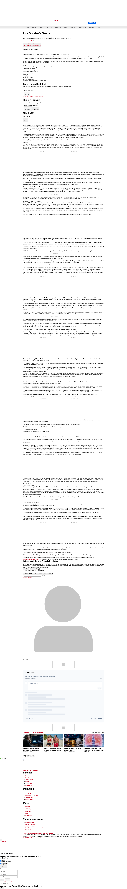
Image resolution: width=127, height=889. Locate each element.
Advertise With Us (30, 792)
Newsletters (92, 27)
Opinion (41, 27)
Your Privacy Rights (47, 833)
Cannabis (34, 27)
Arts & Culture (58, 27)
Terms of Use (29, 797)
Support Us (92, 22)
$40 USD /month (48, 573)
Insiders (3, 860)
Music (65, 27)
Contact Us (28, 810)
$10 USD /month (28, 573)
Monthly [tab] (32, 569)
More (99, 27)
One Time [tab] (26, 569)
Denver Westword (30, 824)
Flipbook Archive (29, 812)
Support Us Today (27, 577)
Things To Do (73, 27)
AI (41, 833)
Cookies (32, 833)
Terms (36, 96)
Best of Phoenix (82, 27)
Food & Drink (49, 27)
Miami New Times (30, 826)
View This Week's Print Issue (30, 770)
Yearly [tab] (37, 569)
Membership (28, 815)
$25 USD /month (38, 573)
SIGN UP (27, 94)
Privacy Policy (29, 799)
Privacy (41, 96)
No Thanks (3, 867)
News (28, 27)
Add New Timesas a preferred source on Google (32, 44)
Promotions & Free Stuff (31, 795)
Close (2, 888)
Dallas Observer (29, 822)
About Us (27, 806)
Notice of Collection (28, 96)
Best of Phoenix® (6, 861)
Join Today (3, 865)
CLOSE (25, 120)
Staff (26, 813)
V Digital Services (30, 830)
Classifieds (28, 794)
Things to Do (4, 858)
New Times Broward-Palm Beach (34, 828)
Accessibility (38, 833)
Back (2, 879)
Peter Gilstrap (28, 40)
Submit (7, 879)
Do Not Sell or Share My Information (32, 838)
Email (25, 90)
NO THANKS (35, 109)
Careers (27, 808)
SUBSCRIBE (28, 109)
